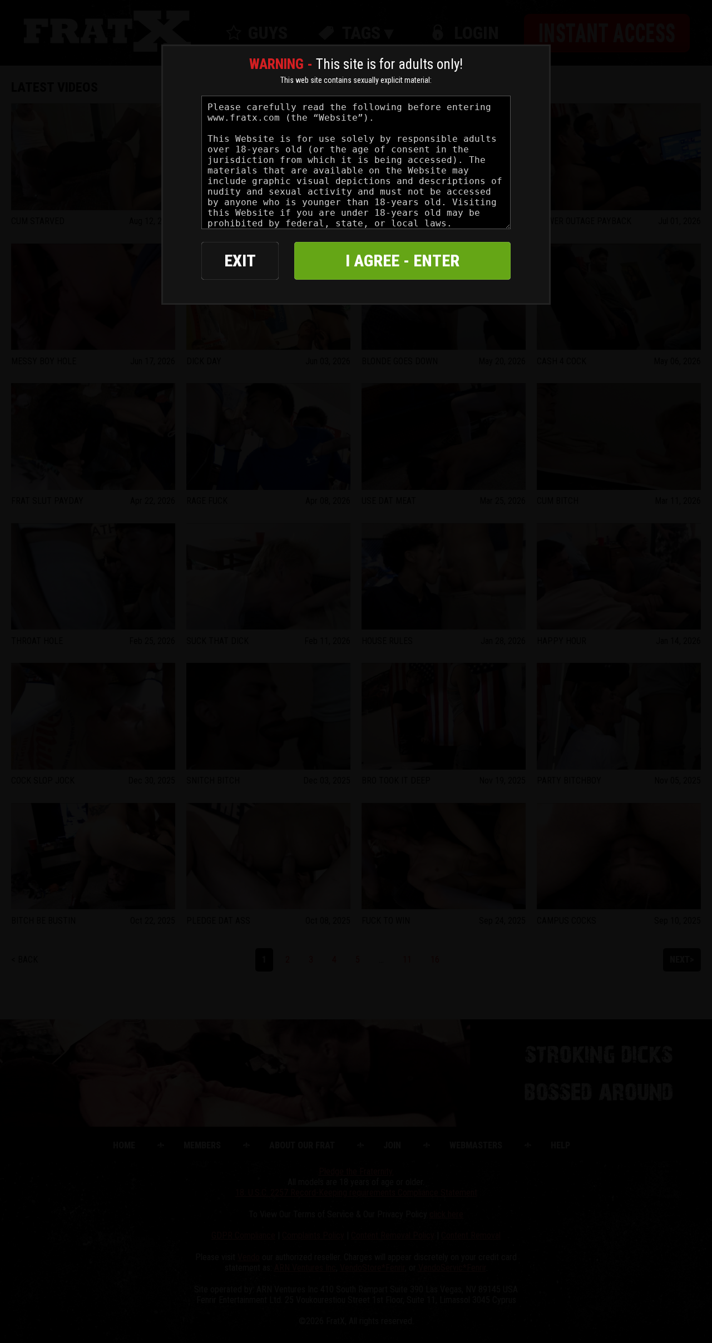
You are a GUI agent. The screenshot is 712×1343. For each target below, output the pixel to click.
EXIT (240, 260)
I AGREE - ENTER (402, 260)
